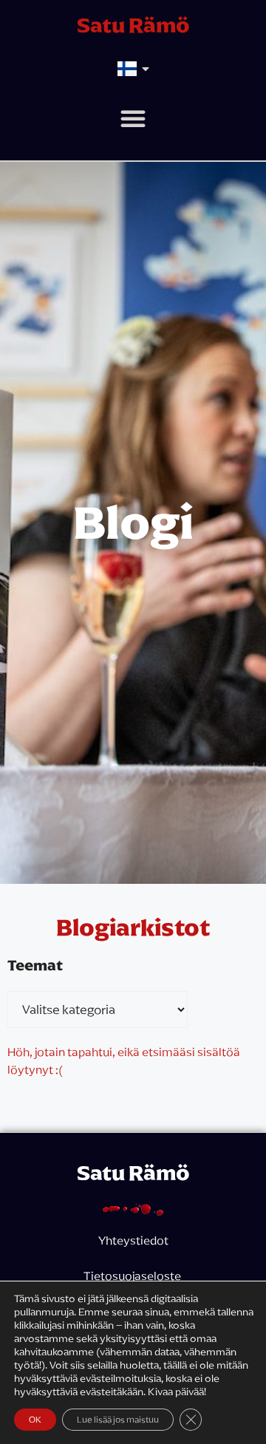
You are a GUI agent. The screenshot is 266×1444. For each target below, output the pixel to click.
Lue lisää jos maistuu (118, 1419)
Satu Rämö (133, 25)
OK (35, 1419)
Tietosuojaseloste (133, 1275)
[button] (133, 118)
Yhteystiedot (133, 1240)
